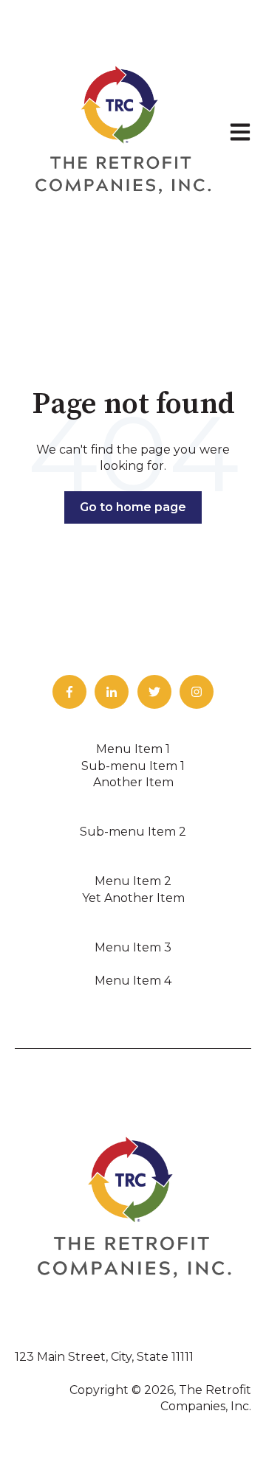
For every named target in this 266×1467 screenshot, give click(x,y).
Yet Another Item (133, 898)
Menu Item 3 (133, 947)
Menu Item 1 (133, 749)
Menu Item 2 (133, 881)
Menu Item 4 (133, 981)
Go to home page (133, 507)
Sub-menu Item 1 (133, 766)
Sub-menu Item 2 (133, 832)
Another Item (133, 782)
